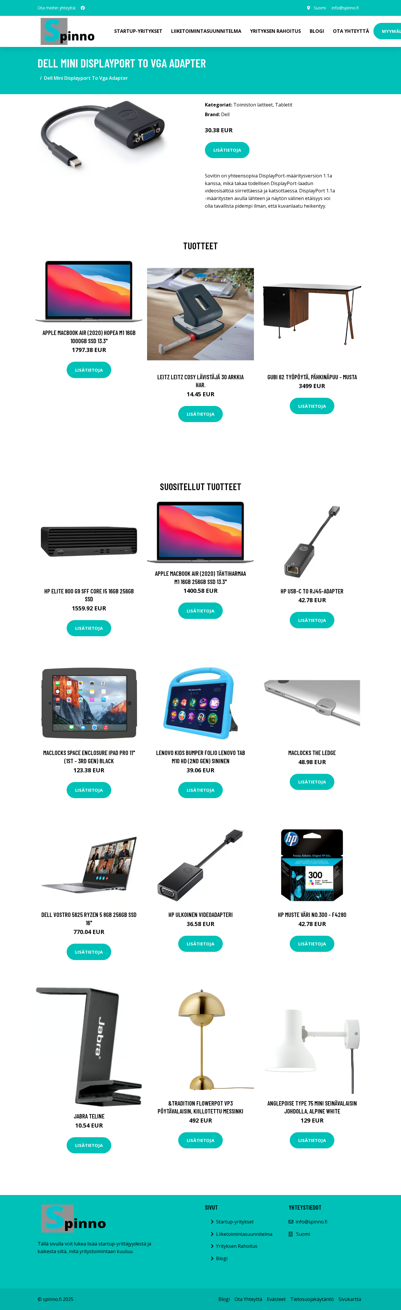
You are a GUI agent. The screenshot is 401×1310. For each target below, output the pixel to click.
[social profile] (82, 7)
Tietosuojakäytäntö (312, 1299)
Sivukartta (349, 1299)
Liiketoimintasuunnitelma (206, 31)
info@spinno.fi (345, 8)
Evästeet (276, 1299)
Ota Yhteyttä (351, 31)
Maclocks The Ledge (312, 752)
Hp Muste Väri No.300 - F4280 (312, 914)
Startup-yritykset (138, 31)
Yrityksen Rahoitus (275, 31)
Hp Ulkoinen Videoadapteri (201, 914)
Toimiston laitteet (253, 104)
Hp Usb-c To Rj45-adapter (312, 591)
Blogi (317, 31)
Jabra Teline (89, 1116)
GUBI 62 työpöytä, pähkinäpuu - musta (312, 376)
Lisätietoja (227, 150)
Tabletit (283, 104)
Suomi (320, 8)
